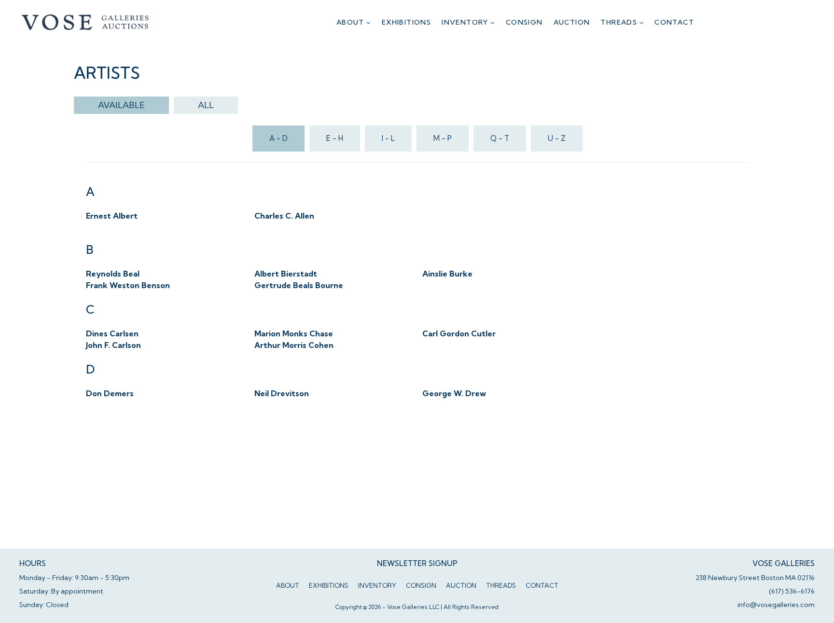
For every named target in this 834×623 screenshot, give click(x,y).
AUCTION (572, 22)
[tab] (121, 105)
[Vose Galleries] (86, 22)
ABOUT (287, 585)
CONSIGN (524, 22)
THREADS (501, 585)
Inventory (377, 585)
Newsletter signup (417, 563)
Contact (674, 22)
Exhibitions (406, 22)
